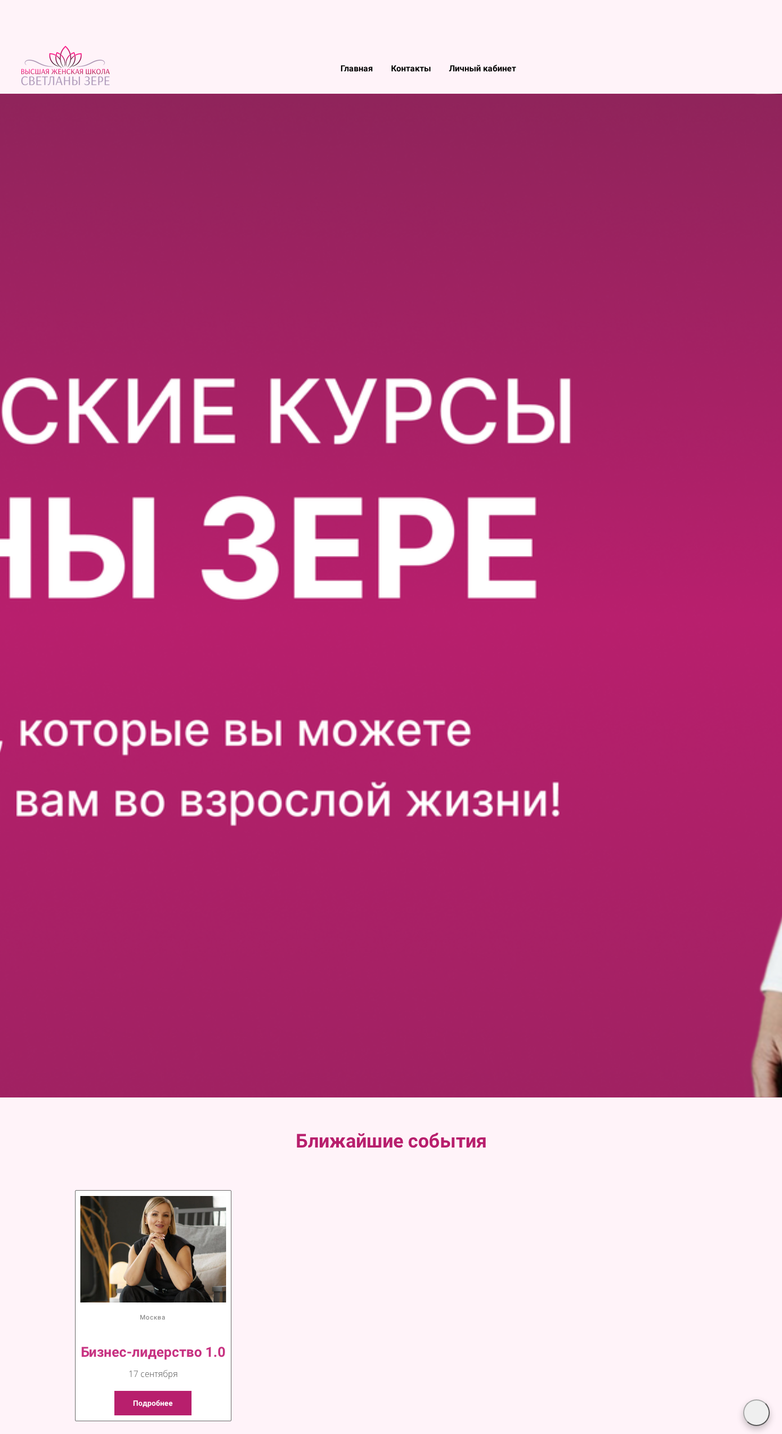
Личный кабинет (482, 68)
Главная (357, 68)
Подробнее (153, 1403)
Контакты (412, 68)
